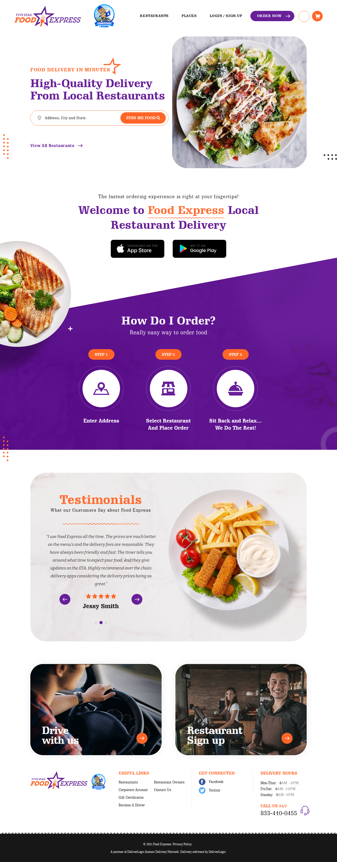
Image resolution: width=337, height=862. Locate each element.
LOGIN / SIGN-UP (226, 16)
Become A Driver (132, 805)
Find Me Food (141, 118)
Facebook (216, 782)
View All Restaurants (52, 145)
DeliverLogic (217, 852)
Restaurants (128, 782)
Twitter (214, 790)
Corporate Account (133, 790)
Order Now (269, 16)
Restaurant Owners (169, 782)
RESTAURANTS (154, 16)
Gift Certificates (131, 797)
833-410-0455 (279, 813)
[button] (64, 599)
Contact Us (162, 790)
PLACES (189, 16)
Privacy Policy (182, 844)
